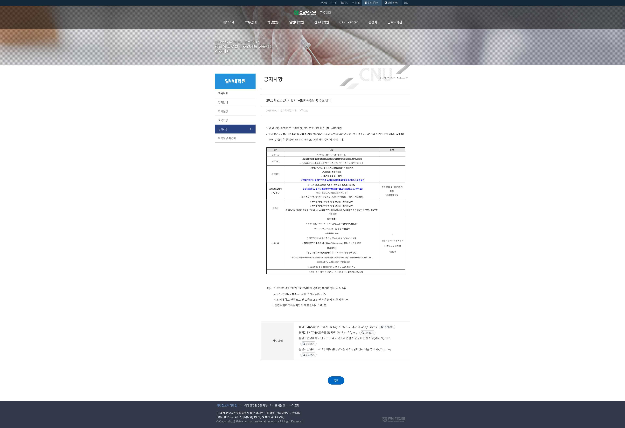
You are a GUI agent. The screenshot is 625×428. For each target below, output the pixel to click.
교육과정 (223, 120)
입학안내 (223, 102)
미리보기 (389, 327)
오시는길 (280, 405)
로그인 (333, 2)
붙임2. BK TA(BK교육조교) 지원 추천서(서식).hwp (328, 332)
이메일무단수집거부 (256, 405)
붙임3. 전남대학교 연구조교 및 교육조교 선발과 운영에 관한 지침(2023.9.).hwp (344, 338)
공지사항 (223, 129)
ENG (406, 2)
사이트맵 (356, 2)
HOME (324, 2)
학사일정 (223, 111)
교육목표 (223, 93)
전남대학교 (372, 2)
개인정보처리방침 (226, 405)
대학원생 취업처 (227, 138)
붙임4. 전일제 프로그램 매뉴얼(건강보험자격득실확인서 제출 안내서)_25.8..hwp (345, 349)
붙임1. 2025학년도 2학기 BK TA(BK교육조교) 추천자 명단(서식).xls (338, 327)
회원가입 (344, 2)
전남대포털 (393, 2)
